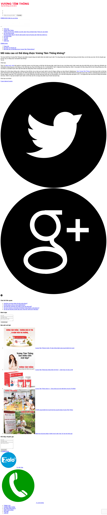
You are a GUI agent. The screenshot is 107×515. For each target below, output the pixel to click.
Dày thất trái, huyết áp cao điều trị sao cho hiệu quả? (18, 306)
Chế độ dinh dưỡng (20, 35)
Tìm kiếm (19, 15)
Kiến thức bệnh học (42, 35)
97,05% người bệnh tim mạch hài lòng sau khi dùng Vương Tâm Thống (54, 410)
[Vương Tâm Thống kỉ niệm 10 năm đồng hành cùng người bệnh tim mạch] (19, 348)
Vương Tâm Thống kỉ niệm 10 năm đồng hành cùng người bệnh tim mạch (54, 348)
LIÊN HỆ (6, 513)
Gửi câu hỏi (3, 449)
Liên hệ (6, 39)
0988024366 (4, 18)
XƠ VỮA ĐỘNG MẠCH (10, 508)
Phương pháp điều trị (9, 35)
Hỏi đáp (6, 38)
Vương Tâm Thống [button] (9, 30)
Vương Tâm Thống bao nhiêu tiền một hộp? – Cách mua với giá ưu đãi (54, 370)
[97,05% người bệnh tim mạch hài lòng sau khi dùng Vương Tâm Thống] (19, 410)
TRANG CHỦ (7, 505)
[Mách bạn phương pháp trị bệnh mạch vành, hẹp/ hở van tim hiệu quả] (19, 433)
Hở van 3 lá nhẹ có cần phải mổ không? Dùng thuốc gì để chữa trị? (21, 308)
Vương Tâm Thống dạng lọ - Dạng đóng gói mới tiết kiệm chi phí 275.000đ (55, 388)
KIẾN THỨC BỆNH (9, 510)
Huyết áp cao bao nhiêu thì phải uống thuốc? (16, 303)
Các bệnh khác (8, 36)
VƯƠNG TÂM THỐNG (9, 507)
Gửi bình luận (4, 322)
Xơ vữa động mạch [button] (9, 33)
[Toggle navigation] (1, 26)
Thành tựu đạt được (9, 32)
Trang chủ (6, 29)
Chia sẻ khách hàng (32, 32)
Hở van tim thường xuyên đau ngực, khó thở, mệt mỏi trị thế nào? (21, 309)
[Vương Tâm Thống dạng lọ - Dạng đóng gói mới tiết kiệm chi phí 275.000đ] (19, 388)
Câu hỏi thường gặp (31, 35)
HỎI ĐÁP (6, 511)
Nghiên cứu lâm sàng (20, 32)
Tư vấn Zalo (19, 467)
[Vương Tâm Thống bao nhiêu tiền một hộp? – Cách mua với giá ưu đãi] (19, 370)
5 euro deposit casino (7, 81)
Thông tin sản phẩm (42, 32)
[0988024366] (5, 451)
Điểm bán (6, 40)
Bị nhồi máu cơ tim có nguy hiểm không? (14, 305)
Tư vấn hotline (40, 503)
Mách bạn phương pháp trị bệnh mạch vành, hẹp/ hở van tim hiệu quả (53, 433)
